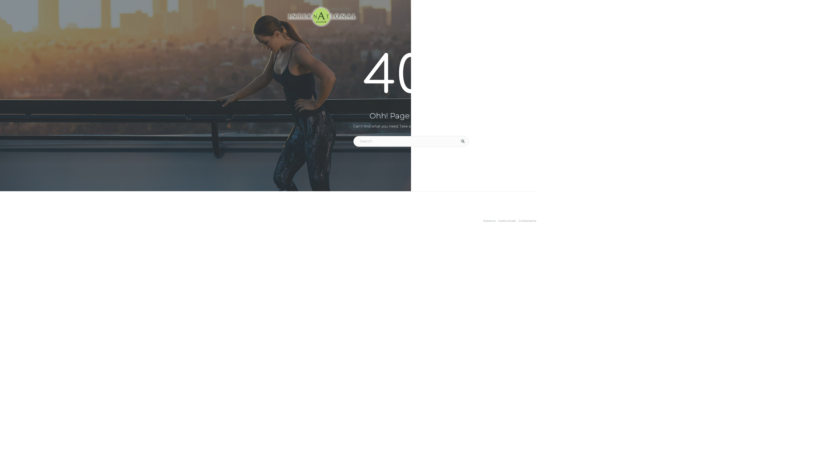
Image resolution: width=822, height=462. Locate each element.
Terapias (491, 16)
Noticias (467, 16)
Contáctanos (521, 16)
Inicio (415, 16)
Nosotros (489, 220)
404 (411, 76)
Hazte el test (440, 16)
